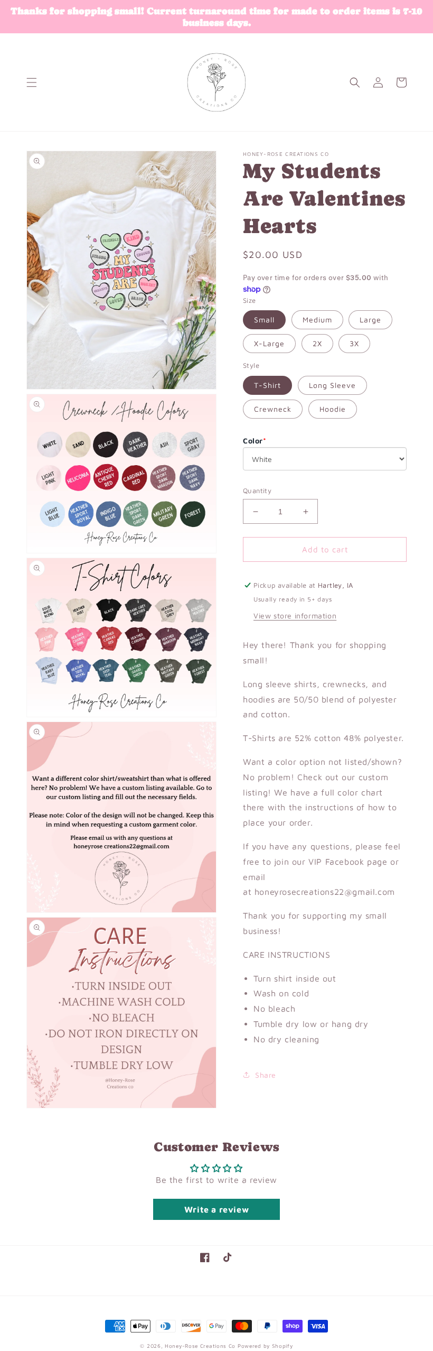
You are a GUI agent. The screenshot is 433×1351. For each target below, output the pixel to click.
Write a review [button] (216, 1209)
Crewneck (272, 408)
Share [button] (265, 1074)
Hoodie (332, 408)
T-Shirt (267, 385)
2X (317, 343)
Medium (317, 319)
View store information (294, 615)
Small (264, 319)
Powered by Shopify (265, 1346)
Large (370, 319)
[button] (31, 82)
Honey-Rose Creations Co (200, 1346)
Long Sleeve (332, 385)
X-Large (269, 343)
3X (354, 343)
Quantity (257, 490)
